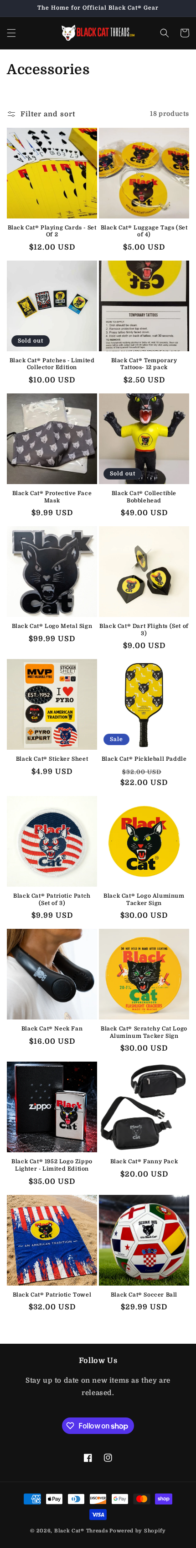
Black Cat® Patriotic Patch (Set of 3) (52, 899)
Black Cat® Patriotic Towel (52, 1295)
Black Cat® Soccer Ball (144, 1295)
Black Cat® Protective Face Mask (52, 497)
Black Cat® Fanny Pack (144, 1161)
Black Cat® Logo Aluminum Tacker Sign (143, 899)
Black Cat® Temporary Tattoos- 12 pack (144, 364)
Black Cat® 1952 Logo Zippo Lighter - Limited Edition (52, 1165)
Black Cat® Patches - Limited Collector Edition (52, 364)
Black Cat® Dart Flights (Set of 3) (144, 630)
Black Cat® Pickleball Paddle (144, 759)
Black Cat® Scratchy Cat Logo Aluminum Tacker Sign (144, 1032)
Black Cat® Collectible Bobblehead (144, 497)
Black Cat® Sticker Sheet (52, 759)
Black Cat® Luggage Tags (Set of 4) (144, 231)
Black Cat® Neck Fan (52, 1028)
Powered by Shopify (137, 1531)
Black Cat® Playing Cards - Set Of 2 (52, 231)
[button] (11, 33)
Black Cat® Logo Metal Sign (52, 626)
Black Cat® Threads (81, 1531)
